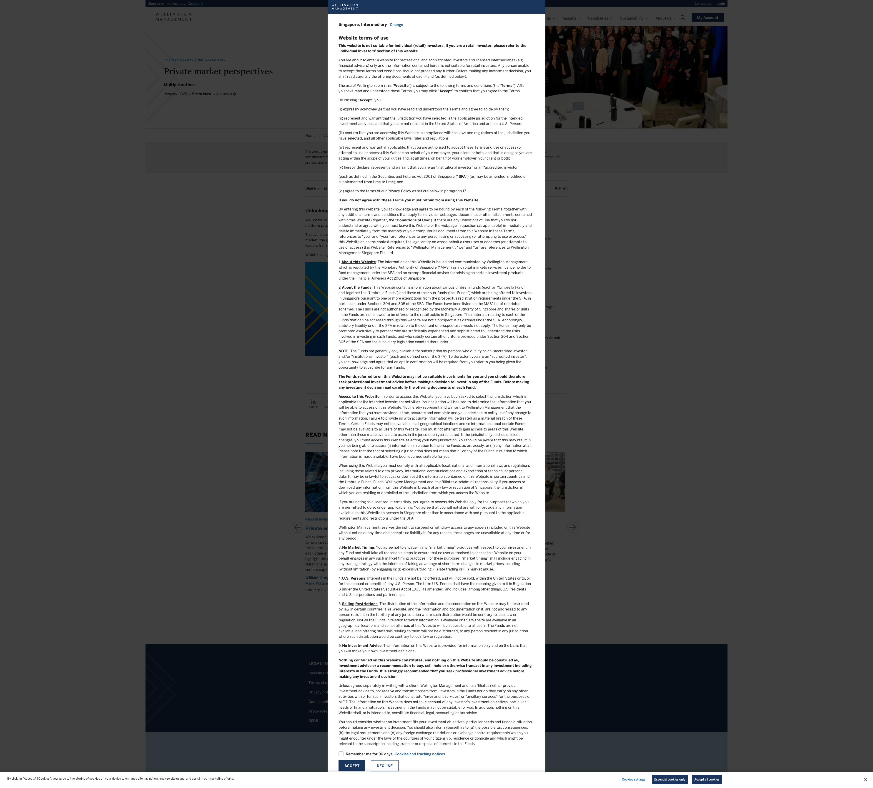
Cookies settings (633, 779)
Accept (351, 766)
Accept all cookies (707, 779)
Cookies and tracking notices (420, 754)
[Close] (866, 780)
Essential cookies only (669, 779)
